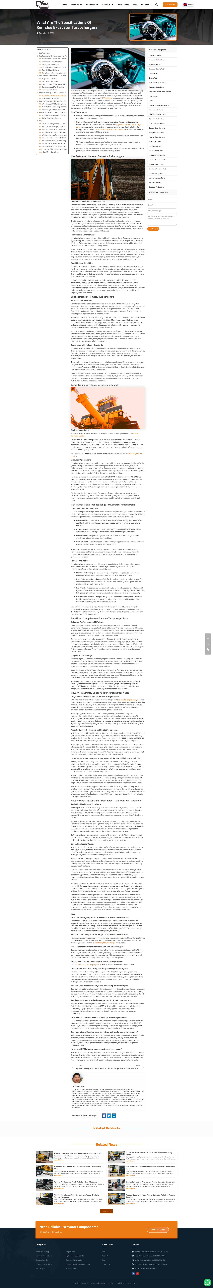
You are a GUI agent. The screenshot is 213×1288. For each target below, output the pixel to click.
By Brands (90, 4)
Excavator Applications (50, 81)
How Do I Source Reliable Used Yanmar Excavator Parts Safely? (78, 1153)
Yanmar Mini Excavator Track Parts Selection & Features (75, 1182)
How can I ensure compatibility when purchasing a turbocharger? (55, 138)
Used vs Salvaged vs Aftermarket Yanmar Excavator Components (150, 1182)
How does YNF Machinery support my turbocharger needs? (55, 149)
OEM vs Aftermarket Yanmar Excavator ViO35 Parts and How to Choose (150, 1167)
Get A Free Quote (158, 1229)
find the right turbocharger (105, 942)
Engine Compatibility (49, 79)
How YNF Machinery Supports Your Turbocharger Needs (53, 101)
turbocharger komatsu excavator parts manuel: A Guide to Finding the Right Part (55, 110)
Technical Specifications (50, 70)
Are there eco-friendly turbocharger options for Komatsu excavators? (55, 141)
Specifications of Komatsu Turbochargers (53, 67)
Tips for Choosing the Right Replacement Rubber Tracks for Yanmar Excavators (77, 1196)
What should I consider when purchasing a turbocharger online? (55, 143)
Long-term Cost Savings (50, 98)
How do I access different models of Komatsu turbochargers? (55, 129)
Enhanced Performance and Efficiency (55, 96)
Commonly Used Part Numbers (53, 87)
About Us (106, 4)
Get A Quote (170, 4)
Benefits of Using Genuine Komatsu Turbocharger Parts (53, 93)
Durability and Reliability (50, 64)
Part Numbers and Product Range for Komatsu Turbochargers (53, 84)
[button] (104, 1115)
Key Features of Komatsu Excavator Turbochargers (53, 56)
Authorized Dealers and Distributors (54, 115)
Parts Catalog (123, 4)
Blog (135, 4)
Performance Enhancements (52, 62)
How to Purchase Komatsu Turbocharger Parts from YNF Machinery (53, 112)
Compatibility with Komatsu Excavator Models (53, 76)
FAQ (40, 121)
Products (75, 4)
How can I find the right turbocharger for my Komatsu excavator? (55, 127)
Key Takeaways (44, 53)
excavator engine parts (127, 699)
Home (64, 4)
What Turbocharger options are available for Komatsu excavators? (55, 124)
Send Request (153, 229)
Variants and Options (49, 90)
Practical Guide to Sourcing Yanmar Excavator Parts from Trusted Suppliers (150, 1196)
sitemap (137, 1283)
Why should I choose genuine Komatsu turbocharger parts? (55, 132)
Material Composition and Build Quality (55, 59)
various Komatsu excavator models (110, 129)
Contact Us (145, 4)
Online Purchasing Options (51, 118)
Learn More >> (59, 1160)
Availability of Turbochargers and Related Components (55, 107)
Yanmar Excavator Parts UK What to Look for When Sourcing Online (149, 1153)
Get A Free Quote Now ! (51, 152)
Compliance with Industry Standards (54, 73)
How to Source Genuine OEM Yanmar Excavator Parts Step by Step (77, 1167)
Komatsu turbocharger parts (88, 964)
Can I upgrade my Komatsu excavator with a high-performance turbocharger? (55, 146)
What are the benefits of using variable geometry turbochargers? (55, 135)
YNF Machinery (106, 98)
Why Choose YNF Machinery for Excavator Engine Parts (55, 104)
